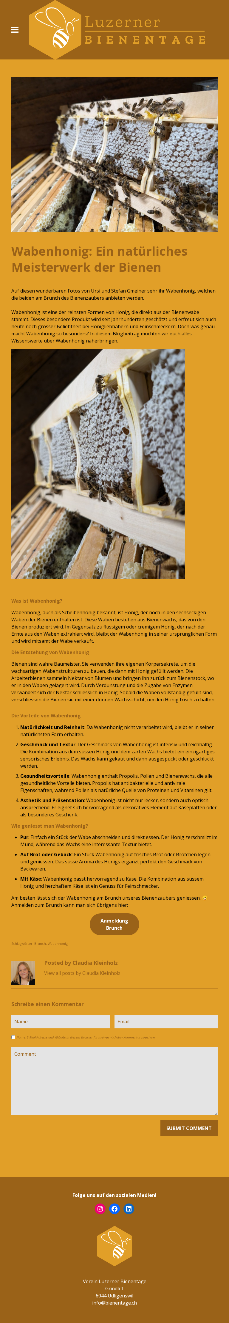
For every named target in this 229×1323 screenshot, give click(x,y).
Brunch (40, 943)
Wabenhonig (58, 943)
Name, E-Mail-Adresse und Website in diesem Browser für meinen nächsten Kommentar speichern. (86, 1037)
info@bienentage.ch (114, 1303)
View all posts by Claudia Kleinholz (82, 973)
